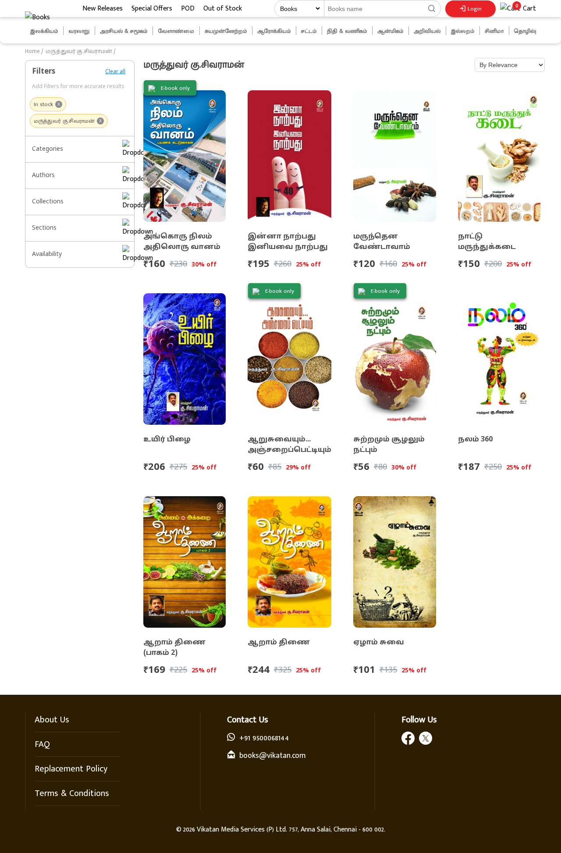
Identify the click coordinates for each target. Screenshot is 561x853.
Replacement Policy (71, 768)
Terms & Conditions (72, 793)
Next (547, 31)
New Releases (102, 8)
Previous (18, 31)
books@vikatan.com (272, 755)
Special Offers (151, 8)
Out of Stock (222, 8)
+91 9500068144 (264, 738)
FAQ (42, 744)
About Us (52, 719)
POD (188, 8)
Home (32, 52)
